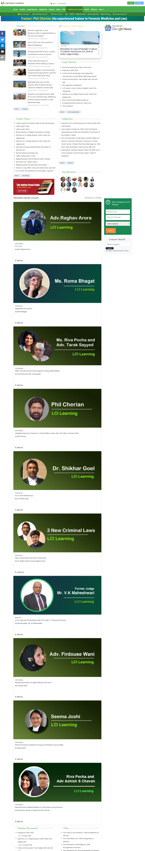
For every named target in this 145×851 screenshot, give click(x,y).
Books (86, 9)
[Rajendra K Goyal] (63, 179)
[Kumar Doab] (74, 179)
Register (139, 3)
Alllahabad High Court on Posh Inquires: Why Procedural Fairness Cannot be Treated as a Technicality (40, 85)
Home (15, 9)
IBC (66, 14)
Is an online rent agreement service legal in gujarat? (34, 171)
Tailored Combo (56, 14)
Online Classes (26, 198)
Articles (22, 9)
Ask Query (26, 175)
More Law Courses (119, 14)
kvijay (20, 845)
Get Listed (109, 251)
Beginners (18, 617)
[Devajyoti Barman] (86, 179)
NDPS (72, 14)
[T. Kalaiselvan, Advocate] (80, 179)
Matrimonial (81, 14)
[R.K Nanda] (91, 184)
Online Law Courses (75, 9)
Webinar (94, 9)
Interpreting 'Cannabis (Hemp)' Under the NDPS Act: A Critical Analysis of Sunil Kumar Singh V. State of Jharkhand (80, 153)
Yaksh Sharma (32, 39)
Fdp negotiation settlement (72, 85)
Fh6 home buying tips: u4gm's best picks (76, 67)
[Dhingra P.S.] (80, 184)
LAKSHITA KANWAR (33, 66)
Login (131, 3)
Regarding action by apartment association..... (32, 165)
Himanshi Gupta (32, 78)
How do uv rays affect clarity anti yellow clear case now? (36, 168)
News (58, 9)
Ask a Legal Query (73, 112)
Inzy (19, 836)
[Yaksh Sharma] (74, 190)
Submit (25, 109)
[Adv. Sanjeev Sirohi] (63, 190)
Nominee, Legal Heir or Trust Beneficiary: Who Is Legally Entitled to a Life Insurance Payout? (42, 33)
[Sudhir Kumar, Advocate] (91, 179)
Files (64, 9)
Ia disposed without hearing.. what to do (76, 103)
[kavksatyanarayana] (68, 190)
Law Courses (62, 3)
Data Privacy (106, 14)
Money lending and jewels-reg (27, 153)
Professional (19, 306)
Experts (51, 9)
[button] (98, 33)
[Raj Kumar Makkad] (68, 179)
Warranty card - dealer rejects (26, 162)
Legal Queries (32, 9)
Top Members (69, 172)
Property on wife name (70, 70)
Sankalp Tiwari (32, 90)
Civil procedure (67, 106)
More (101, 9)
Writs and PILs (93, 14)
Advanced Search (118, 251)
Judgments (43, 9)
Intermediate (19, 244)
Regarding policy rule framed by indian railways (33, 159)
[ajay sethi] (68, 184)
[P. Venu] (74, 184)
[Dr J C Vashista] (63, 184)
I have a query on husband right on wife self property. (35, 123)
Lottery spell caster (22, 126)
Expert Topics (23, 118)
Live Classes (24, 14)
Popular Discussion (28, 828)
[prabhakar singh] (86, 184)
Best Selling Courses (39, 14)
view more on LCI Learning (93, 198)
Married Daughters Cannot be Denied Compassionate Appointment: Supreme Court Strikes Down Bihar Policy (42, 73)
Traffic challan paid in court (25, 156)
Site (54, 3)
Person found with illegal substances (75, 100)
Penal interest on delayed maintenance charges (33, 132)
